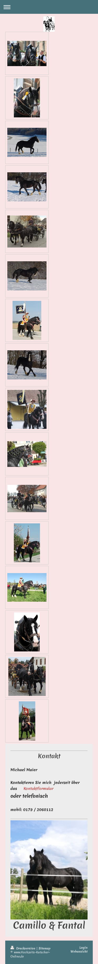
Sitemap (44, 948)
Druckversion (25, 948)
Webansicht (79, 951)
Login (83, 948)
